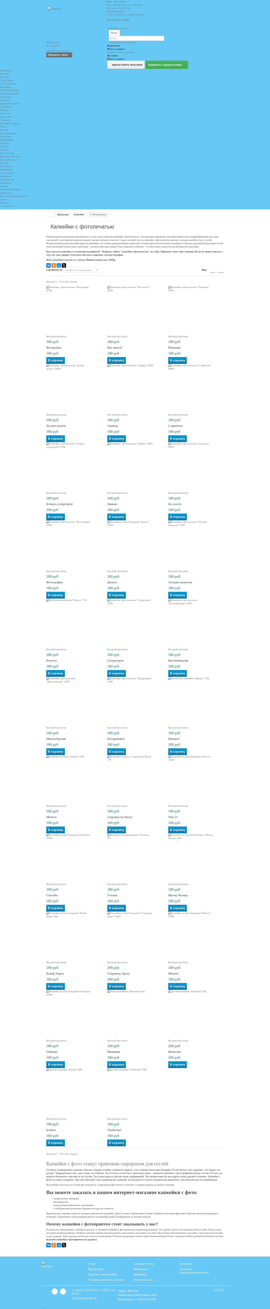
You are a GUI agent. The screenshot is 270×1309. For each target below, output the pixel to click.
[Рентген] (74, 621)
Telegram (124, 28)
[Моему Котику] (196, 856)
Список (220, 272)
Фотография (54, 582)
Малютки (174, 1052)
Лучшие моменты (180, 582)
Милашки (113, 1052)
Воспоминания (178, 660)
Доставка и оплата (122, 4)
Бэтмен (51, 1130)
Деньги (112, 582)
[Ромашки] (196, 309)
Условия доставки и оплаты (106, 1279)
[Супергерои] (135, 621)
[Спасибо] (74, 856)
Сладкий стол (7, 206)
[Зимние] (135, 465)
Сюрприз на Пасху (119, 817)
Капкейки (140, 1274)
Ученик (112, 895)
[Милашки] (135, 1013)
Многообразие (56, 739)
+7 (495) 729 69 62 (115, 14)
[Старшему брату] (135, 934)
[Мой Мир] (59, 265)
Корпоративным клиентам (13, 196)
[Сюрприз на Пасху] (135, 778)
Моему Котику (178, 895)
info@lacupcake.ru (115, 11)
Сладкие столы (144, 1263)
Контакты (137, 4)
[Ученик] (135, 856)
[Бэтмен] (74, 1091)
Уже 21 (173, 817)
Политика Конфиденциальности (194, 1270)
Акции (3, 199)
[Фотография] (74, 543)
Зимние (112, 504)
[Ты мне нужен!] (74, 387)
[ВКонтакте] (48, 265)
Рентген (51, 660)
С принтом (175, 426)
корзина (53, 42)
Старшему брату (118, 973)
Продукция (6, 70)
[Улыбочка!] (135, 1091)
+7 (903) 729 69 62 (135, 14)
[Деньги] (135, 543)
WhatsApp (113, 28)
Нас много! (115, 347)
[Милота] (74, 778)
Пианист (174, 739)
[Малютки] (196, 1013)
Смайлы (112, 426)
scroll (43, 1307)
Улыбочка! (114, 1130)
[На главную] (50, 214)
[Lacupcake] (75, 20)
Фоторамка (53, 347)
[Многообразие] (74, 700)
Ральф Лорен (55, 973)
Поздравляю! (116, 739)
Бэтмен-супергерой (59, 504)
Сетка (212, 272)
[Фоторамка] (74, 309)
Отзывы (4, 202)
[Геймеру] (74, 1013)
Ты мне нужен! (56, 426)
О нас (109, 4)
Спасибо (52, 895)
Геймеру (52, 1052)
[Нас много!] (135, 309)
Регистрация (119, 1)
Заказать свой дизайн (102, 1274)
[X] (64, 265)
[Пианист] (196, 700)
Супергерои (115, 660)
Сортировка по (54, 269)
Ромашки (174, 347)
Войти (109, 1)
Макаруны (141, 1269)
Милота (51, 817)
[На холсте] (196, 465)
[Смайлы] (135, 387)
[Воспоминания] (196, 621)
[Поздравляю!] (135, 700)
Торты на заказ (144, 1279)
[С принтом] (196, 387)
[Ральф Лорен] (74, 934)
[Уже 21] (196, 778)
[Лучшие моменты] (196, 543)
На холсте (174, 504)
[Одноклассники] (53, 265)
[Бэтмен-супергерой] (74, 465)
